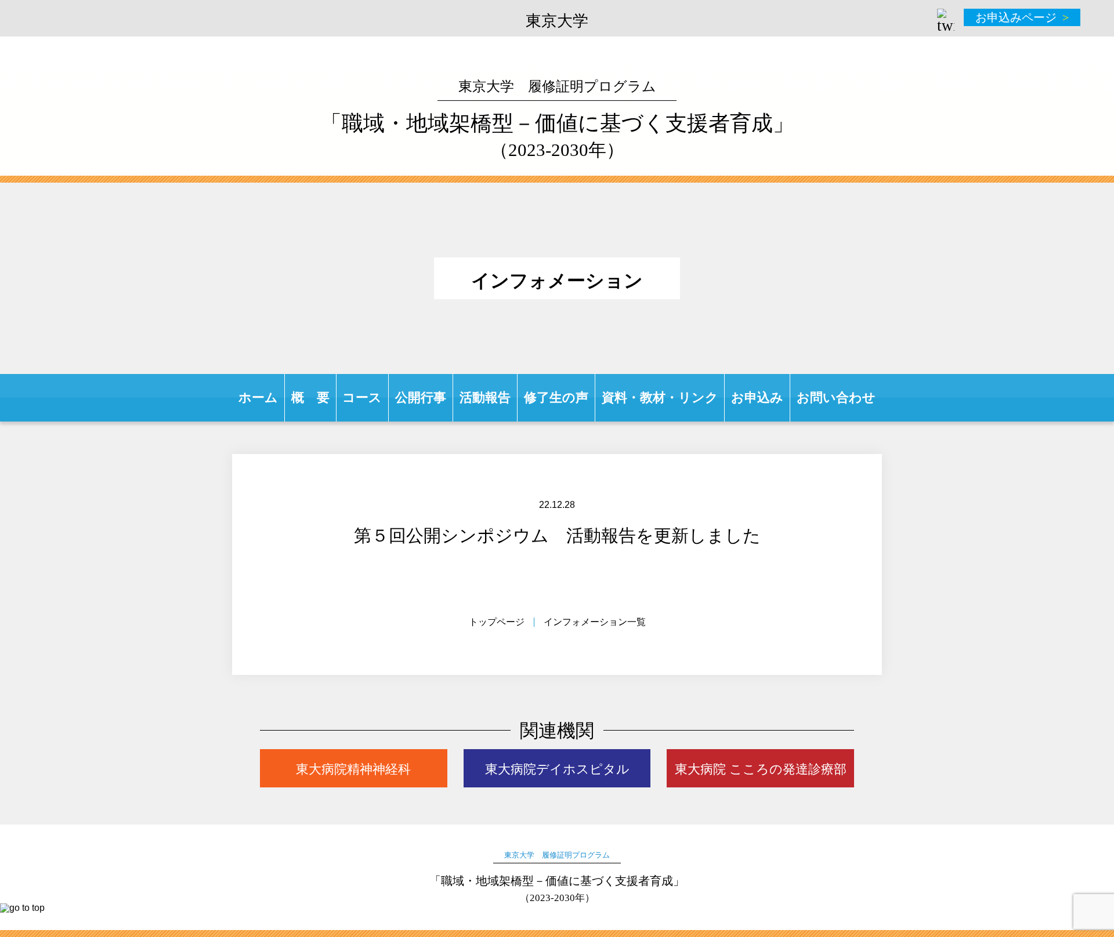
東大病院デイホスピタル (557, 769)
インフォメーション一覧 (595, 622)
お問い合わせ (836, 397)
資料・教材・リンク (660, 397)
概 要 (310, 397)
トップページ (497, 622)
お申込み (757, 397)
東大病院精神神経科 (353, 769)
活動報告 (485, 397)
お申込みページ (1016, 17)
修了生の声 (556, 397)
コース (362, 397)
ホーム (258, 397)
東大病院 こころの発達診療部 (761, 769)
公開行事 (420, 397)
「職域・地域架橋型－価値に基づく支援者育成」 (557, 119)
